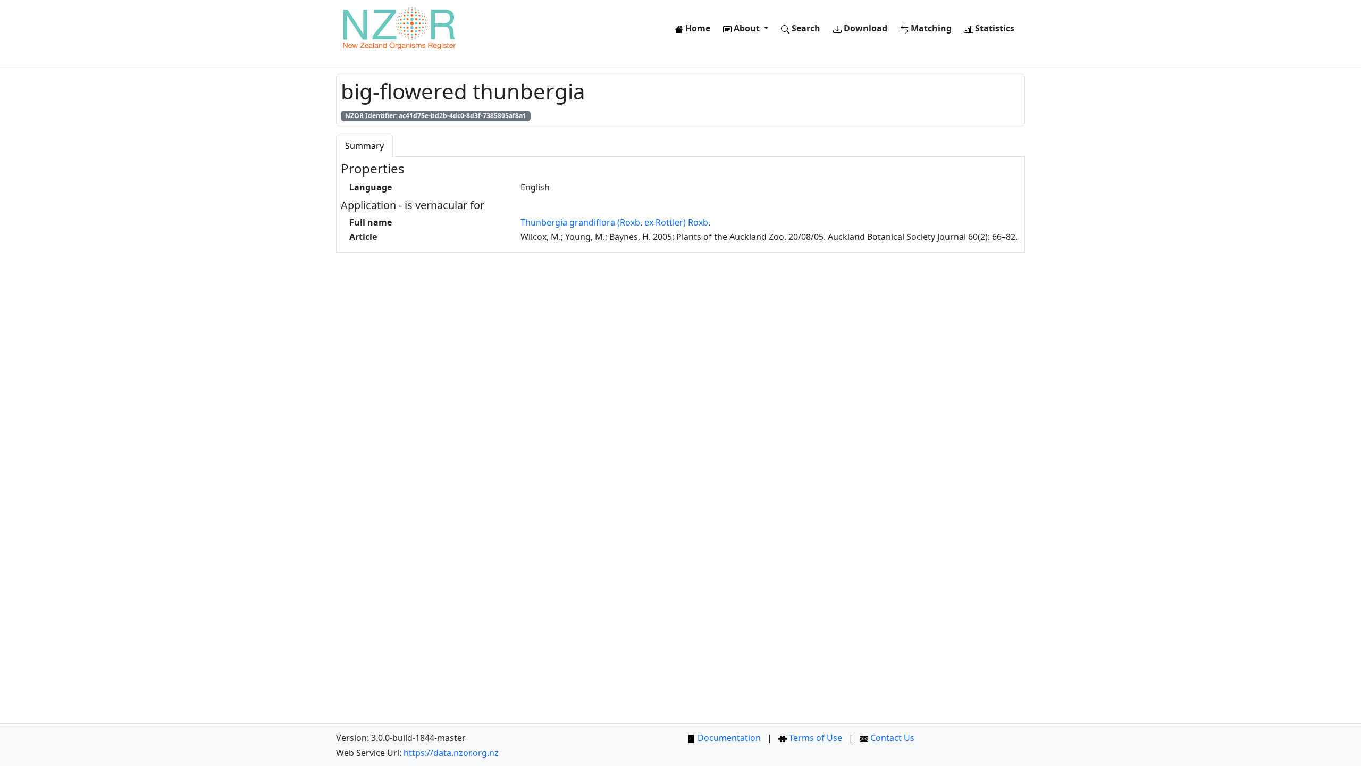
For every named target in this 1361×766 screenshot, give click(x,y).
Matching (930, 28)
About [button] (747, 28)
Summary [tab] (364, 146)
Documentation (728, 738)
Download (864, 28)
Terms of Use (814, 738)
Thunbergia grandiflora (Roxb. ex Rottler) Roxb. (615, 222)
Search (804, 28)
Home (696, 28)
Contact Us (891, 738)
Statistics (993, 28)
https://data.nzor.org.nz (451, 753)
